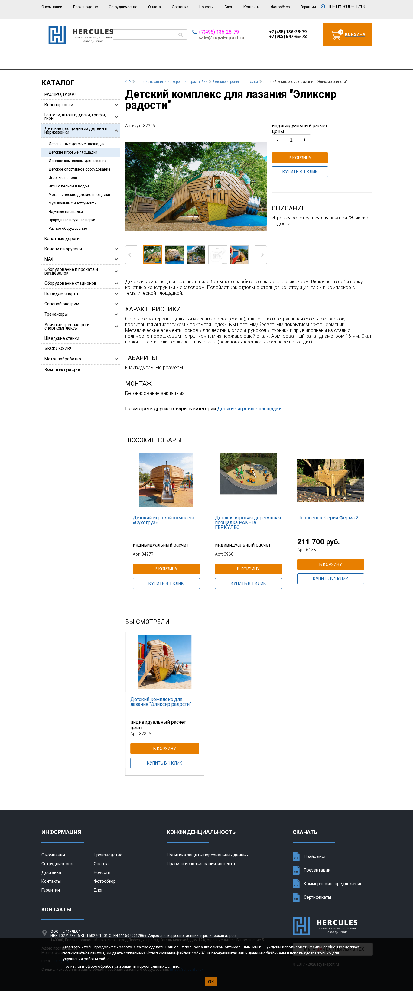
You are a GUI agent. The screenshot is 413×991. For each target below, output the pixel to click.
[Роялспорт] (80, 43)
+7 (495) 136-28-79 (288, 31)
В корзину (300, 157)
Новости (206, 7)
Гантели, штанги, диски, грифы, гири (75, 116)
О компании (51, 7)
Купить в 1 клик (300, 171)
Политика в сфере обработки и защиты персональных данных (121, 966)
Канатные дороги (62, 238)
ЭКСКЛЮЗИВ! (57, 348)
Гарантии (308, 7)
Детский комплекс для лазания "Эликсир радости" (160, 702)
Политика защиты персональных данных (208, 855)
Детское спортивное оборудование (79, 169)
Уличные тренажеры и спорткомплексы (66, 326)
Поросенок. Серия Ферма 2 (328, 518)
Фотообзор (280, 7)
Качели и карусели (63, 248)
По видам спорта (61, 293)
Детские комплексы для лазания (78, 161)
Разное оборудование (68, 228)
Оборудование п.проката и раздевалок (71, 271)
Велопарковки (58, 104)
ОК (211, 981)
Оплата (154, 7)
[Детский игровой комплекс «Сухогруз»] (166, 480)
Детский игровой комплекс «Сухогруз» (164, 520)
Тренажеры (56, 314)
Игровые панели (63, 178)
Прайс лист (315, 856)
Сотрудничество (123, 7)
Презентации (317, 870)
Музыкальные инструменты (72, 203)
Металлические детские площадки (79, 195)
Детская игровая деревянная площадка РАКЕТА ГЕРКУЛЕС (248, 522)
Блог (229, 7)
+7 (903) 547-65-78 (288, 36)
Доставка (180, 7)
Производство (85, 7)
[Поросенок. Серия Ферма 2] (330, 480)
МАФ (49, 259)
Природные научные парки (72, 220)
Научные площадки (66, 212)
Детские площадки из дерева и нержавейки (75, 130)
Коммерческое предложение (333, 883)
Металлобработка (62, 358)
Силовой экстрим (61, 303)
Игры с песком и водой (69, 186)
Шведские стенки (61, 338)
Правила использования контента (201, 863)
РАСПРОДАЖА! (60, 94)
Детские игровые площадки (73, 152)
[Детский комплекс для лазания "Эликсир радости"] (196, 186)
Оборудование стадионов (70, 283)
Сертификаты (317, 897)
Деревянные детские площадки (77, 144)
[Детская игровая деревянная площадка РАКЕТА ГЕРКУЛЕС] (248, 480)
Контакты (251, 7)
